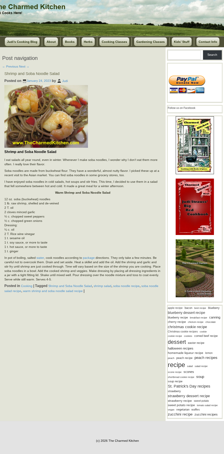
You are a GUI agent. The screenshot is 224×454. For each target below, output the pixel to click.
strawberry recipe (180, 400)
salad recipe (201, 366)
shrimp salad (102, 286)
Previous (10, 66)
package (89, 257)
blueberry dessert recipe (186, 313)
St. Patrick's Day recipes (189, 386)
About (51, 41)
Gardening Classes (150, 41)
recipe (176, 364)
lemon (209, 353)
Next (24, 66)
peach (171, 358)
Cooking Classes (114, 41)
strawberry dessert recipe (189, 396)
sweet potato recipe (181, 405)
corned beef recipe (206, 335)
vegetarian (182, 409)
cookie (203, 331)
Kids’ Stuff (181, 41)
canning (214, 317)
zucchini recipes (206, 414)
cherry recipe (177, 322)
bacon (188, 308)
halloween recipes (180, 348)
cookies (188, 336)
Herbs (88, 41)
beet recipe (200, 308)
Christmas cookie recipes (183, 331)
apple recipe (175, 308)
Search (212, 54)
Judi (65, 80)
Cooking (26, 286)
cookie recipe (175, 336)
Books (70, 41)
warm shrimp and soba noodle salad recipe (53, 291)
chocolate (210, 322)
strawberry (174, 391)
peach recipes (205, 358)
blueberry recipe (178, 317)
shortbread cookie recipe (181, 377)
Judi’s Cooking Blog (22, 41)
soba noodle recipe (126, 286)
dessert (177, 342)
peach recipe (184, 358)
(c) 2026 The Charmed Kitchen (117, 440)
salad (190, 366)
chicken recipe (195, 322)
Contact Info (208, 41)
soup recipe (175, 381)
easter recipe (196, 342)
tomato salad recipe (207, 405)
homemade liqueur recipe (185, 353)
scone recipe (175, 372)
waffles (195, 409)
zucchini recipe (180, 414)
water (40, 257)
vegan (171, 409)
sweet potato (201, 400)
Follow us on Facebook (181, 108)
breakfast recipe (198, 317)
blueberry (214, 308)
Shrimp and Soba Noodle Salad (32, 73)
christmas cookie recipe (187, 327)
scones (189, 372)
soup (200, 377)
